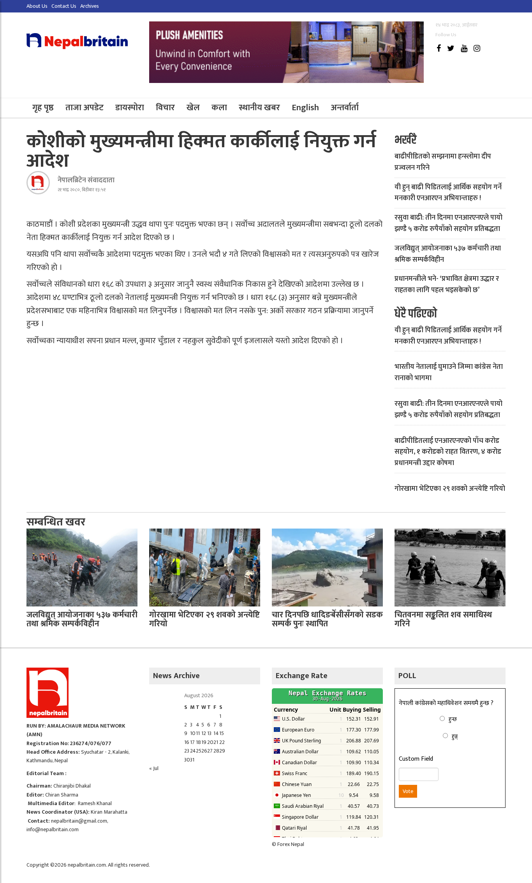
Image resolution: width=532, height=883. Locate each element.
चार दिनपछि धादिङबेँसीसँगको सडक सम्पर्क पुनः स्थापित (327, 619)
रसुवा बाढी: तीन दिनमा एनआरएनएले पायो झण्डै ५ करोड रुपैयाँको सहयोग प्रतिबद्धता (448, 223)
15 (221, 733)
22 (222, 742)
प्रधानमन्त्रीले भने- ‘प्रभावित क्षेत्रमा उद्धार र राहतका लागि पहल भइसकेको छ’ (447, 284)
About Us (37, 6)
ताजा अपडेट (84, 107)
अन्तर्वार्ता (345, 107)
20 (210, 742)
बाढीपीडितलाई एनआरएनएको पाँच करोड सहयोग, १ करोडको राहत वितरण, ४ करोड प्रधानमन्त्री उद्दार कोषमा (448, 452)
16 (186, 742)
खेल (193, 107)
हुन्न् (455, 736)
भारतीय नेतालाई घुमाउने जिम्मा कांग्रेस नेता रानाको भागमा (449, 372)
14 (216, 733)
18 (198, 742)
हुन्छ (453, 719)
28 (216, 750)
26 (204, 750)
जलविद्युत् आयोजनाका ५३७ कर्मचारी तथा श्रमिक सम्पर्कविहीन (448, 254)
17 (192, 742)
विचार (165, 107)
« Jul (154, 768)
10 (193, 733)
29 (222, 750)
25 (198, 750)
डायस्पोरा (129, 107)
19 (203, 742)
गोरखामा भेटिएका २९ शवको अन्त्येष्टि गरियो (450, 489)
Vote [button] (408, 791)
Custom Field (416, 759)
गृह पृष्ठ (43, 107)
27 (210, 750)
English (305, 107)
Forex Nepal (290, 844)
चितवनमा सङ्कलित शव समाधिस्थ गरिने (443, 619)
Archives (89, 6)
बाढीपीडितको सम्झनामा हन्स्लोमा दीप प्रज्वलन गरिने (443, 162)
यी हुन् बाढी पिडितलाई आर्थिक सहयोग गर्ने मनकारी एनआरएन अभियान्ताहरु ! (448, 193)
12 (203, 733)
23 (186, 750)
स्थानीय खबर (259, 107)
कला (219, 107)
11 (198, 733)
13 (209, 733)
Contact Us (63, 6)
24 (193, 750)
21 (215, 742)
